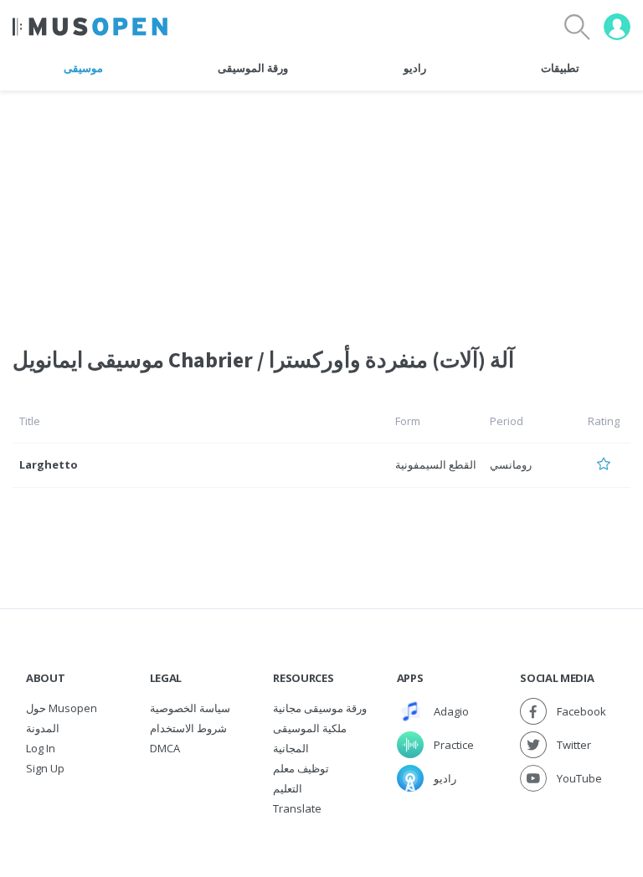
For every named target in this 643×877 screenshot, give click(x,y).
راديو (415, 67)
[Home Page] (90, 27)
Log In (40, 748)
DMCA (165, 748)
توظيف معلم (301, 768)
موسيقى (83, 67)
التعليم (287, 788)
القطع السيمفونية (435, 464)
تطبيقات (560, 67)
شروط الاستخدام (188, 728)
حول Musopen (61, 707)
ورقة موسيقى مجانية (320, 707)
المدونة (42, 728)
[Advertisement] (321, 208)
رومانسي (511, 464)
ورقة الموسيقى (253, 67)
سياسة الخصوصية (190, 707)
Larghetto (48, 464)
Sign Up (45, 768)
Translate (297, 808)
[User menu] (617, 26)
